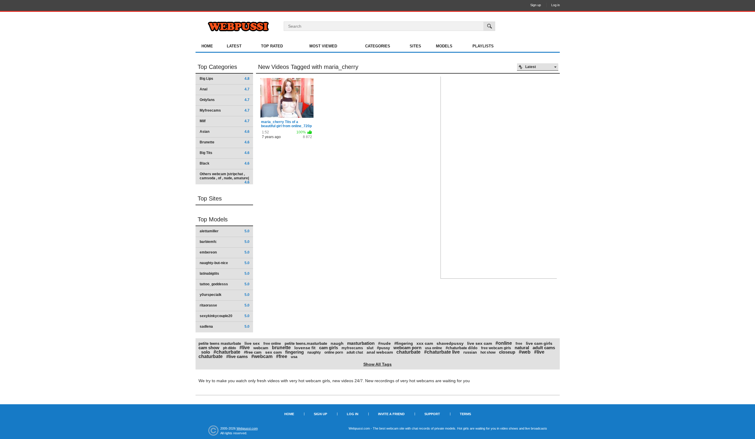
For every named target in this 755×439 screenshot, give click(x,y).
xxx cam (424, 343)
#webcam (262, 356)
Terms (465, 414)
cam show (208, 347)
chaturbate (408, 351)
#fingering (403, 343)
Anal (225, 89)
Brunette (225, 142)
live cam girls (539, 343)
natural (522, 347)
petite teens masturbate (219, 343)
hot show (487, 352)
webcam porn (407, 347)
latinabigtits (225, 273)
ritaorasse (225, 305)
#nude (384, 343)
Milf (225, 121)
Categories (377, 46)
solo (205, 351)
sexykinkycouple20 (225, 316)
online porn (333, 352)
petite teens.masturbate (306, 343)
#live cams (237, 356)
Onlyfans (225, 100)
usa (294, 356)
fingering (294, 351)
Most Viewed (323, 46)
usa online (433, 348)
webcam (260, 348)
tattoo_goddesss (225, 284)
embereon (225, 252)
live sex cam (479, 343)
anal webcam (380, 352)
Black (225, 163)
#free (281, 356)
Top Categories (217, 67)
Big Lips (225, 79)
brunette (281, 347)
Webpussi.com (247, 428)
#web (525, 351)
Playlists (483, 46)
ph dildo (229, 348)
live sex (252, 343)
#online (503, 343)
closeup (507, 351)
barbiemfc (225, 242)
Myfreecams (225, 110)
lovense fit (305, 347)
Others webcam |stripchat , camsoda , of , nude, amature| (225, 178)
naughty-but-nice (225, 263)
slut (370, 348)
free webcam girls (496, 348)
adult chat (355, 352)
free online (272, 344)
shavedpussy (450, 343)
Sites (415, 46)
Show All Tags (377, 364)
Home (207, 46)
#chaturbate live (442, 351)
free (519, 344)
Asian (225, 132)
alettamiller (225, 231)
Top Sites (210, 198)
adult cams (544, 347)
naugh (337, 343)
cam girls (328, 347)
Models (444, 46)
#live (244, 347)
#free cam (253, 352)
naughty (314, 352)
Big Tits (225, 153)
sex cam (273, 352)
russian (470, 352)
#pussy (383, 348)
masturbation (361, 343)
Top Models (213, 219)
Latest (234, 46)
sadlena (225, 326)
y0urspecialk (225, 295)
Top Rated (272, 46)
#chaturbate (227, 351)
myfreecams (352, 348)
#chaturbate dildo (461, 348)
